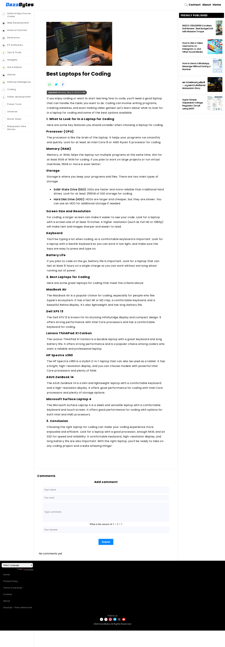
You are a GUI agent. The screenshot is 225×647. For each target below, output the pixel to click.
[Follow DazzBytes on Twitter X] (119, 620)
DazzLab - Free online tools (17, 607)
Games (11, 74)
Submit (106, 541)
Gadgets (12, 59)
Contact (195, 5)
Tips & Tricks (14, 52)
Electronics (13, 37)
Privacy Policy (10, 581)
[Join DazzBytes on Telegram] (115, 620)
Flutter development (19, 96)
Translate (28, 569)
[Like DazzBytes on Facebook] (101, 620)
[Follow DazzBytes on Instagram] (106, 620)
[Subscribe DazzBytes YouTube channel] (124, 620)
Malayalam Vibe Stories (16, 128)
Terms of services (12, 587)
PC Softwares (15, 45)
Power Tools (14, 104)
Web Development (18, 22)
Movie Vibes (14, 119)
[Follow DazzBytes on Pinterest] (110, 620)
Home (217, 5)
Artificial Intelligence (19, 82)
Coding (11, 89)
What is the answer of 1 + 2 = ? (106, 524)
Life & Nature (14, 67)
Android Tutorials (17, 30)
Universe (12, 111)
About (206, 5)
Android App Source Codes (19, 15)
